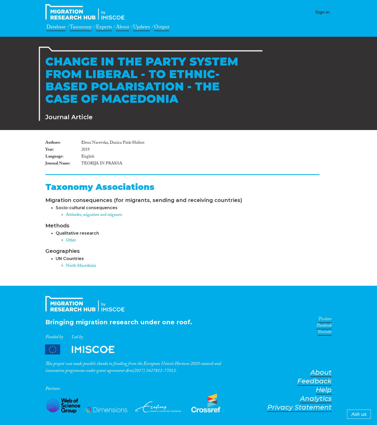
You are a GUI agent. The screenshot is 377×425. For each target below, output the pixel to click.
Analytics (316, 399)
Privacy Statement (299, 407)
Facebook (324, 326)
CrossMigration (86, 12)
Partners (84, 349)
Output (161, 27)
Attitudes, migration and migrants (94, 215)
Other (71, 240)
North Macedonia (81, 266)
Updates (141, 27)
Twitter (325, 320)
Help (324, 390)
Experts (104, 27)
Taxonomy (81, 27)
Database (56, 27)
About (122, 27)
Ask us (358, 414)
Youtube (325, 333)
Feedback (314, 381)
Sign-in (322, 12)
